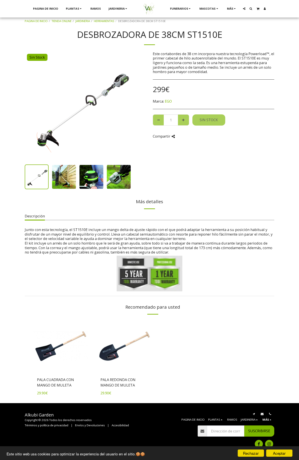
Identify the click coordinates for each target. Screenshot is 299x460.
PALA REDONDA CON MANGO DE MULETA (117, 382)
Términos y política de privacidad (46, 425)
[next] (127, 106)
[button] (244, 8)
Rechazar (251, 453)
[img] (60, 346)
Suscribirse (259, 430)
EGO (168, 101)
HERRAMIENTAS (104, 21)
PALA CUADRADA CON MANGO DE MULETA (55, 382)
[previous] (32, 106)
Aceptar (279, 453)
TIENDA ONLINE (62, 21)
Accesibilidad (120, 425)
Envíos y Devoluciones (90, 425)
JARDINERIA (83, 21)
